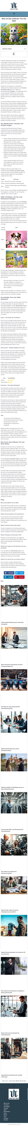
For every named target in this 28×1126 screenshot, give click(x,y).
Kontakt (6, 1119)
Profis (5, 1113)
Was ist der (5, 1081)
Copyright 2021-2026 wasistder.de (14, 1124)
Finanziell (6, 1104)
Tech (5, 1116)
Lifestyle (6, 1108)
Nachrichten (7, 1111)
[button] (14, 13)
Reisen (5, 1114)
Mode (5, 1109)
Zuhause (6, 1118)
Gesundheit (7, 1106)
